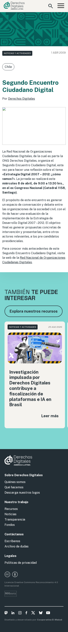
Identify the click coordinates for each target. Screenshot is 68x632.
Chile (8, 67)
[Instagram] (20, 613)
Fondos (10, 525)
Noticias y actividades (17, 53)
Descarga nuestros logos (22, 492)
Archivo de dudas (17, 546)
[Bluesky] (40, 613)
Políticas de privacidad (21, 563)
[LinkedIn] (13, 613)
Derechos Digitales (21, 98)
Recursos (11, 509)
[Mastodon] (6, 613)
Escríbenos (12, 541)
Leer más (50, 415)
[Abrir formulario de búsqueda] (50, 6)
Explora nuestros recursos (33, 311)
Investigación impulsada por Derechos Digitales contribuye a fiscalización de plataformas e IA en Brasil (30, 388)
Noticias (10, 514)
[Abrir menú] (60, 6)
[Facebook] (26, 613)
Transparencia (15, 519)
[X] (33, 613)
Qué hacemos (14, 487)
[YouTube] (48, 613)
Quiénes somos (15, 482)
